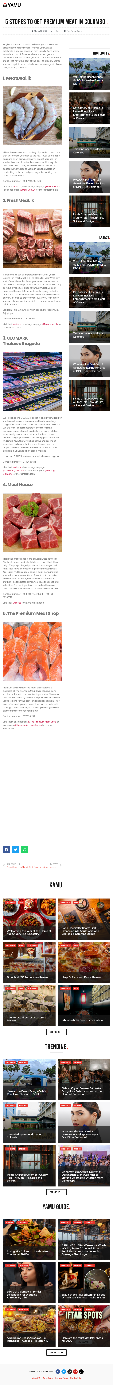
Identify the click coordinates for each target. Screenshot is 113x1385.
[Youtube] (75, 1371)
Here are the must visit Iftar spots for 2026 (82, 1340)
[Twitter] (63, 1371)
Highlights (10, 902)
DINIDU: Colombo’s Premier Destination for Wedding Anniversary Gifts (24, 1294)
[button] (56, 1032)
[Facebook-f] (58, 1371)
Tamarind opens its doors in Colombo (24, 1136)
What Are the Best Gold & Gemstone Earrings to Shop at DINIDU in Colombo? (80, 1134)
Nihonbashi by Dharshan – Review (82, 1020)
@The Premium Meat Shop (42, 721)
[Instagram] (69, 1371)
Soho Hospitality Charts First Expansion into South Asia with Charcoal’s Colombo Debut (80, 931)
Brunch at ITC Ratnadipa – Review (27, 977)
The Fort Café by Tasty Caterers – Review (27, 1019)
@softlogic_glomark (14, 470)
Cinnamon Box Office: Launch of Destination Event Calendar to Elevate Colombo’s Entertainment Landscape (82, 1176)
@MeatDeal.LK (27, 189)
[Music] (81, 1371)
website (17, 186)
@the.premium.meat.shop (28, 725)
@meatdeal (51, 186)
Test (68, 31)
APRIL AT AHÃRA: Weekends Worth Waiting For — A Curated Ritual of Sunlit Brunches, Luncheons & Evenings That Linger (84, 1250)
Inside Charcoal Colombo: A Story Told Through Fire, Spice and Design (27, 1177)
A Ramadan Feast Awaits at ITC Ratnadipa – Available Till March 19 (27, 1340)
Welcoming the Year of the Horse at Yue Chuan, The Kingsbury (29, 933)
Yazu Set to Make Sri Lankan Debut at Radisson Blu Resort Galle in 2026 (84, 1296)
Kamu (21, 902)
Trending (22, 1062)
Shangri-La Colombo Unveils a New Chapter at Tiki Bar (28, 1253)
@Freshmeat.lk (50, 324)
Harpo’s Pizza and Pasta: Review (81, 977)
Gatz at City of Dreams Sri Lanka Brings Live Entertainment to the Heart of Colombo (82, 1091)
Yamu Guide (76, 31)
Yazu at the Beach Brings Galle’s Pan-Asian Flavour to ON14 (26, 1093)
